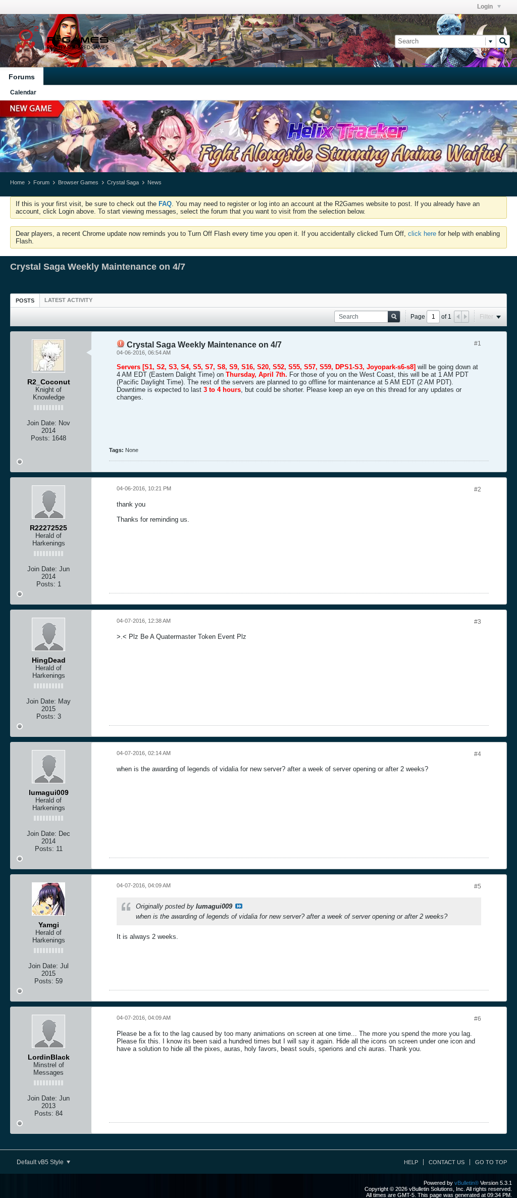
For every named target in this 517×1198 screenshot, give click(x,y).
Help (411, 1162)
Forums (22, 77)
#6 (477, 1018)
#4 (477, 754)
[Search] (503, 41)
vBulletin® (466, 1183)
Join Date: (42, 423)
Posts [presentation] (25, 300)
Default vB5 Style (41, 1162)
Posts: (40, 438)
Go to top (491, 1162)
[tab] (25, 300)
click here (422, 233)
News (154, 182)
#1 (477, 343)
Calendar (23, 92)
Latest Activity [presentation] (68, 300)
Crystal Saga (123, 182)
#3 (477, 621)
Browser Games (78, 182)
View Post (238, 906)
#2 (477, 489)
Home (17, 182)
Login (485, 6)
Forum (41, 182)
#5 (477, 886)
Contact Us (446, 1162)
